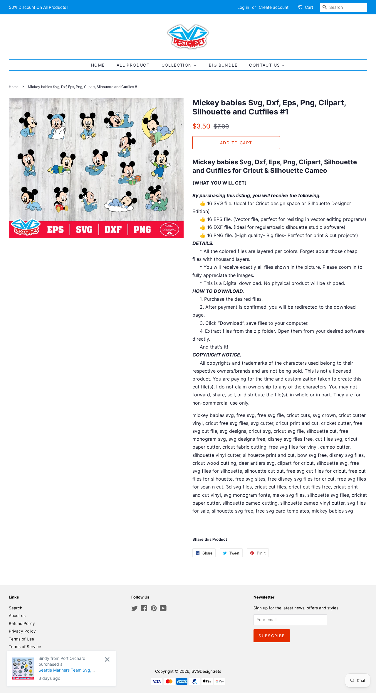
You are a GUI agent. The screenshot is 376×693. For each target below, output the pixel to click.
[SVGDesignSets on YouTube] (163, 609)
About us (17, 615)
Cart (309, 7)
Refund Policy (22, 623)
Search (15, 608)
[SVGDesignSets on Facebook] (144, 609)
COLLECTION (178, 64)
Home (14, 86)
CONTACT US (265, 64)
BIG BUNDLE (223, 64)
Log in (243, 7)
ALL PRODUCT (133, 64)
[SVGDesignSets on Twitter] (134, 609)
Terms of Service (25, 646)
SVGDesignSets (206, 671)
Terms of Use (21, 639)
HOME (98, 64)
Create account (273, 7)
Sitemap (16, 654)
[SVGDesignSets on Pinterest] (153, 609)
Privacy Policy (22, 631)
